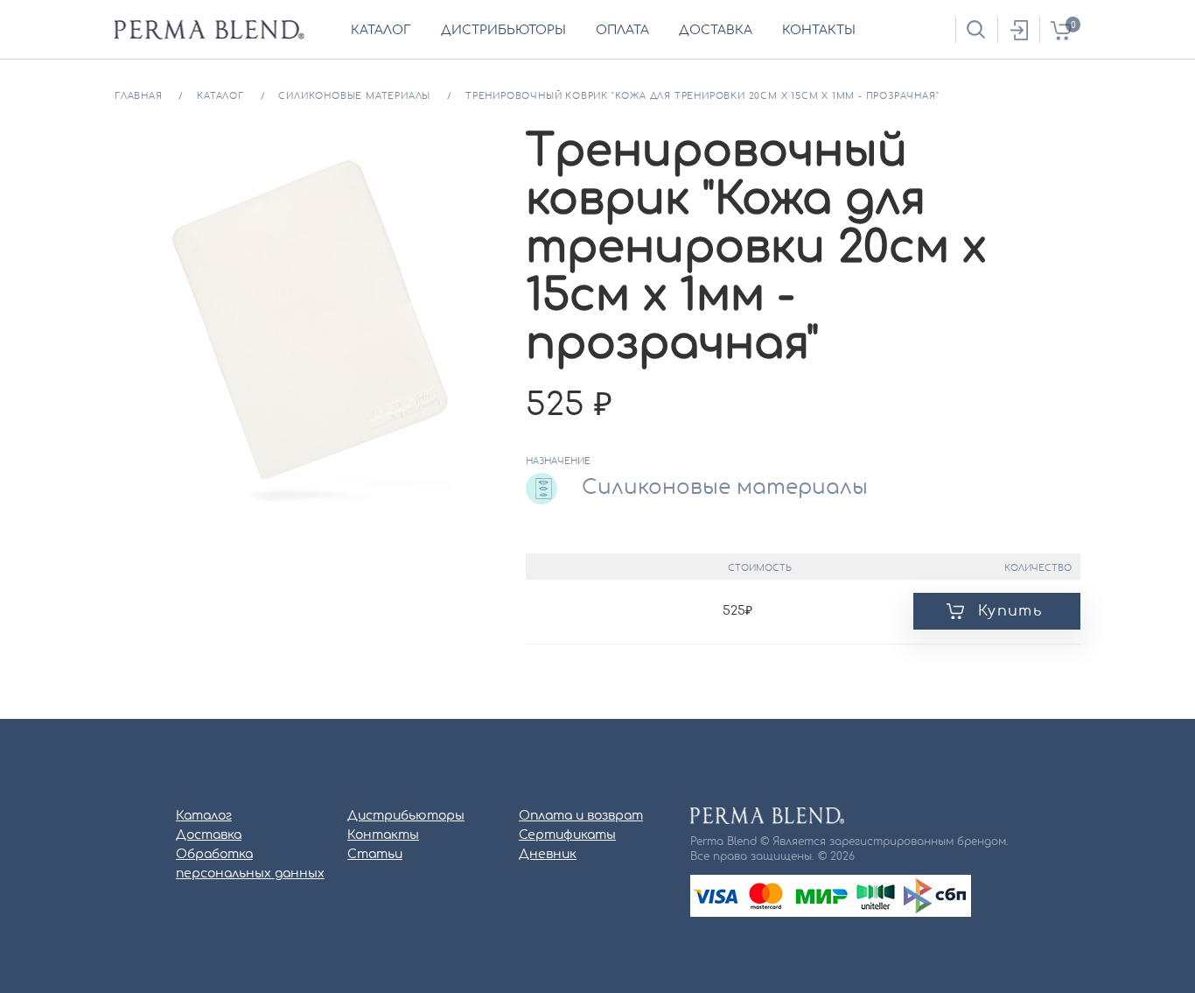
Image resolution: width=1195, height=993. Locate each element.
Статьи (374, 855)
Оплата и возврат (581, 816)
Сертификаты (567, 835)
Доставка (208, 835)
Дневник (548, 855)
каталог (381, 31)
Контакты (383, 835)
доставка (715, 31)
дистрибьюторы (503, 31)
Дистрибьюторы (406, 816)
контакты (819, 31)
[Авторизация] (1018, 30)
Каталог (204, 816)
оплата (622, 31)
